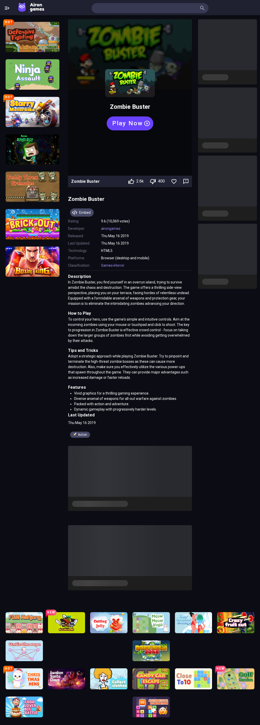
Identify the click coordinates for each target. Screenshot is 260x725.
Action (82, 434)
